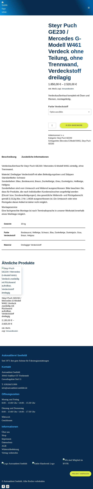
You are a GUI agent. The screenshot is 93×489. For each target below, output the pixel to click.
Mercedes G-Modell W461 (70, 141)
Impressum (6, 439)
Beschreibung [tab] (9, 157)
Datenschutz (7, 442)
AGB (4, 446)
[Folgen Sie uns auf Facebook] (3, 486)
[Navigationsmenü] (88, 8)
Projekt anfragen (80, 474)
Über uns (6, 432)
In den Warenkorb (74, 125)
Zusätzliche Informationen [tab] (35, 157)
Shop (4, 435)
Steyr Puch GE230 (64, 138)
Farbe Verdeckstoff (58, 106)
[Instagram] (7, 486)
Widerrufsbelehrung (10, 449)
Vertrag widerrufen (10, 453)
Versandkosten (68, 89)
